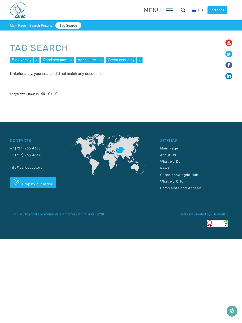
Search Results (40, 25)
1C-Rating (221, 214)
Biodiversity (21, 59)
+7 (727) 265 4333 (25, 148)
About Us (168, 155)
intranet (217, 10)
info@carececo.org (26, 168)
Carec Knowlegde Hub (179, 175)
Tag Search (68, 25)
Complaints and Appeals (181, 188)
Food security (54, 59)
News (165, 168)
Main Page (18, 25)
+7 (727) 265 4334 (25, 155)
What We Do (170, 162)
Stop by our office (37, 184)
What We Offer (172, 181)
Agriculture (87, 59)
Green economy (121, 59)
